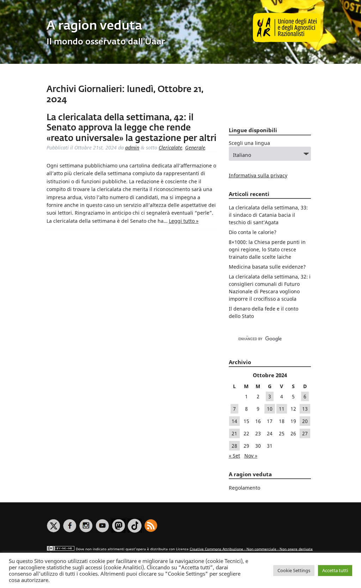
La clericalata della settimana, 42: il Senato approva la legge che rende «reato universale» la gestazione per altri (131, 128)
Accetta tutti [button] (335, 570)
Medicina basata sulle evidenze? (267, 266)
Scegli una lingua (249, 143)
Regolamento (244, 487)
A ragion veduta (94, 26)
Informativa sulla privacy (258, 175)
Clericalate (170, 147)
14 (234, 421)
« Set (234, 455)
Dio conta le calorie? (252, 232)
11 (281, 408)
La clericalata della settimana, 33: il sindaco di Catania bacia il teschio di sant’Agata (268, 215)
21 (234, 433)
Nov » (250, 455)
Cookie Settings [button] (293, 570)
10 (270, 408)
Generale (195, 147)
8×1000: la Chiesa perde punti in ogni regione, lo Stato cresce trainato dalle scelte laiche (267, 249)
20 (305, 421)
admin (132, 147)
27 (305, 433)
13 (305, 408)
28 (234, 445)
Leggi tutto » (183, 221)
